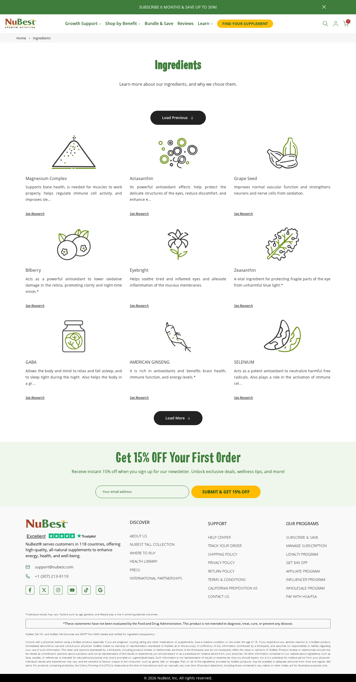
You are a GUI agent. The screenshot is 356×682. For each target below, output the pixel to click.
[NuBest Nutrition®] (20, 23)
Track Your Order (225, 545)
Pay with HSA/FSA (301, 596)
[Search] (325, 24)
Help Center (219, 537)
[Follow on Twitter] (44, 590)
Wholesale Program (305, 588)
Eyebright (139, 270)
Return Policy (221, 571)
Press (135, 569)
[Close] (32, 7)
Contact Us (218, 596)
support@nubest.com (54, 566)
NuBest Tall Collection (152, 544)
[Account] (336, 24)
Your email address (117, 491)
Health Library (143, 561)
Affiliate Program (303, 571)
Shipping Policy (222, 554)
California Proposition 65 (232, 588)
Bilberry (33, 270)
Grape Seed (245, 178)
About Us (138, 536)
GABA (31, 362)
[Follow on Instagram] (58, 590)
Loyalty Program (302, 554)
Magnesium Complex (46, 178)
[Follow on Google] (100, 590)
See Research (35, 213)
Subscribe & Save (302, 537)
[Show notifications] (314, 24)
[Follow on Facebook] (30, 590)
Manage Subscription (306, 545)
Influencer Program (305, 579)
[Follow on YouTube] (72, 590)
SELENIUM (244, 362)
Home (21, 38)
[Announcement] (178, 7)
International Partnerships (156, 578)
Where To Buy (142, 552)
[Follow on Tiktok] (86, 590)
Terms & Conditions (227, 579)
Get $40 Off (297, 562)
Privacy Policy (221, 562)
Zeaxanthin (245, 270)
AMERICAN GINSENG (150, 362)
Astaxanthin (141, 178)
